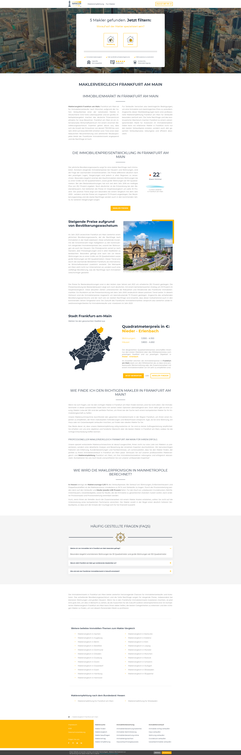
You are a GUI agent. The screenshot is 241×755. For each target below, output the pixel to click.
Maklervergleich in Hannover (90, 678)
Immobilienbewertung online (128, 735)
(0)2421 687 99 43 (164, 4)
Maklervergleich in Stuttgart (140, 666)
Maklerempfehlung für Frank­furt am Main (95, 701)
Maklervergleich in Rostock (139, 658)
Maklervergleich (101, 732)
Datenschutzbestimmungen (109, 753)
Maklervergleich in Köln (138, 642)
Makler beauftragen (102, 735)
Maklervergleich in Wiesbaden (141, 670)
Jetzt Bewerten (133, 376)
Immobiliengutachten (125, 738)
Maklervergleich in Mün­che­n (140, 654)
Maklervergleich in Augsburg (90, 638)
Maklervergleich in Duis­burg (90, 658)
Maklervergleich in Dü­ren (88, 662)
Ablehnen (157, 752)
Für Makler (110, 4)
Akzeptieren (167, 752)
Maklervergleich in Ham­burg (90, 674)
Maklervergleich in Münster (139, 650)
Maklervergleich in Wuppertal (140, 674)
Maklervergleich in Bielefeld (90, 646)
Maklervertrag (100, 738)
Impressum (72, 725)
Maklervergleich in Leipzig (139, 646)
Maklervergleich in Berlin (88, 642)
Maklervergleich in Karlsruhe (140, 634)
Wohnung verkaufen (156, 735)
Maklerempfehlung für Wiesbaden (142, 701)
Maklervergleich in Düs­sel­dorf (90, 666)
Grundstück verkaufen (157, 738)
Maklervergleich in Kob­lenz (139, 638)
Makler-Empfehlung (102, 742)
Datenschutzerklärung (76, 732)
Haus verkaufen (155, 732)
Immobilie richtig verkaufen (159, 728)
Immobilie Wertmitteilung (127, 732)
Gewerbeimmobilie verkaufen (160, 742)
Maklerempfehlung (96, 4)
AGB (70, 728)
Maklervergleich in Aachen (89, 634)
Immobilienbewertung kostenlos (129, 728)
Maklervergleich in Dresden (89, 654)
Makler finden (120, 208)
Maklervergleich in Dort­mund (90, 650)
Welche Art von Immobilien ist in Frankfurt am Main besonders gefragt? (95, 548)
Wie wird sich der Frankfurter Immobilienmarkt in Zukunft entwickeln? (95, 571)
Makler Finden (160, 376)
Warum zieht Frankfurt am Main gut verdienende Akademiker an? (93, 563)
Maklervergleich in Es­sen (88, 670)
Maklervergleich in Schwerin (140, 662)
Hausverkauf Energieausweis (127, 742)
